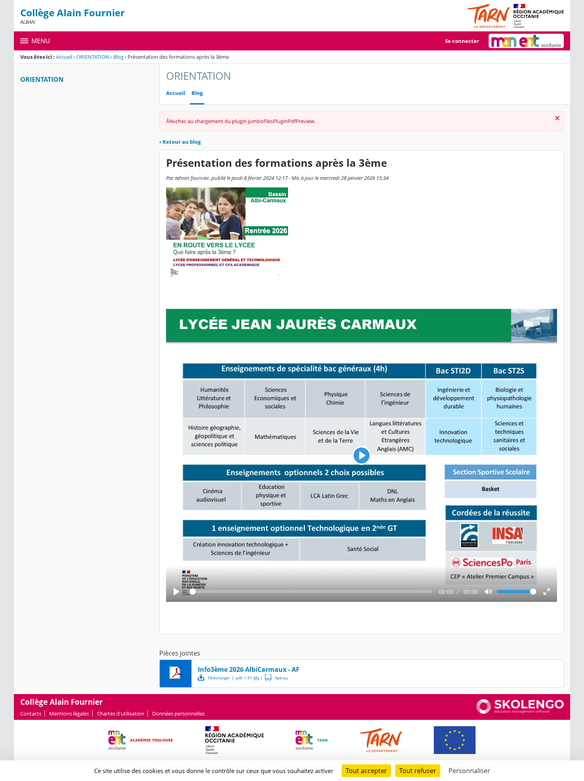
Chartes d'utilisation (120, 713)
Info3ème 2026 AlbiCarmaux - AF (249, 669)
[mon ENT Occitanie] (526, 40)
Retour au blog (180, 141)
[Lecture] (176, 591)
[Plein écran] (546, 591)
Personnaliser (469, 770)
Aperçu (276, 677)
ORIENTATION (92, 56)
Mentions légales (69, 713)
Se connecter (462, 40)
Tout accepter (366, 770)
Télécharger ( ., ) (235, 678)
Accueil (64, 56)
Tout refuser (417, 770)
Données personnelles (178, 713)
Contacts (30, 713)
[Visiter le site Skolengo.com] (520, 711)
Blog (118, 56)
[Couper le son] (488, 591)
